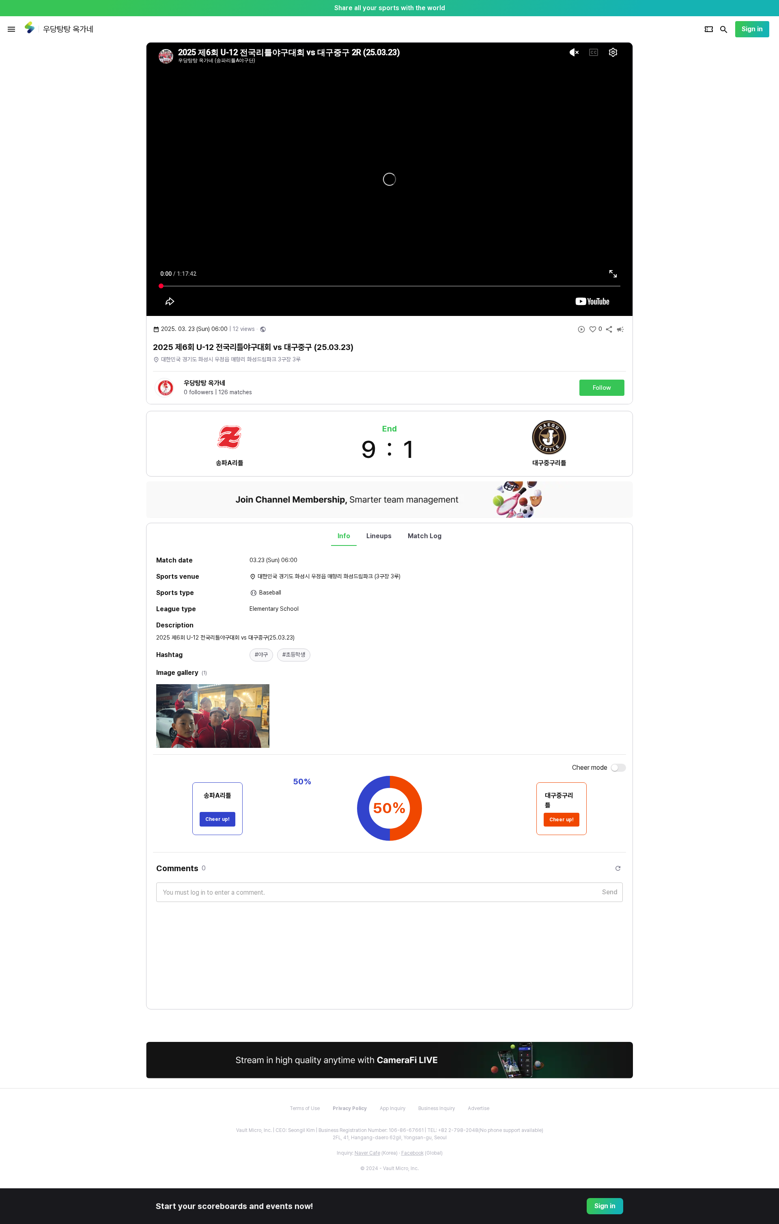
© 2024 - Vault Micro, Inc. (389, 1168)
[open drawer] (11, 29)
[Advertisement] (685, 164)
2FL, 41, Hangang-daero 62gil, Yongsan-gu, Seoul (390, 1137)
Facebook (412, 1153)
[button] (261, 655)
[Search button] (724, 29)
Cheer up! (217, 819)
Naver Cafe (367, 1153)
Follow (602, 387)
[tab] (344, 536)
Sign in (752, 29)
